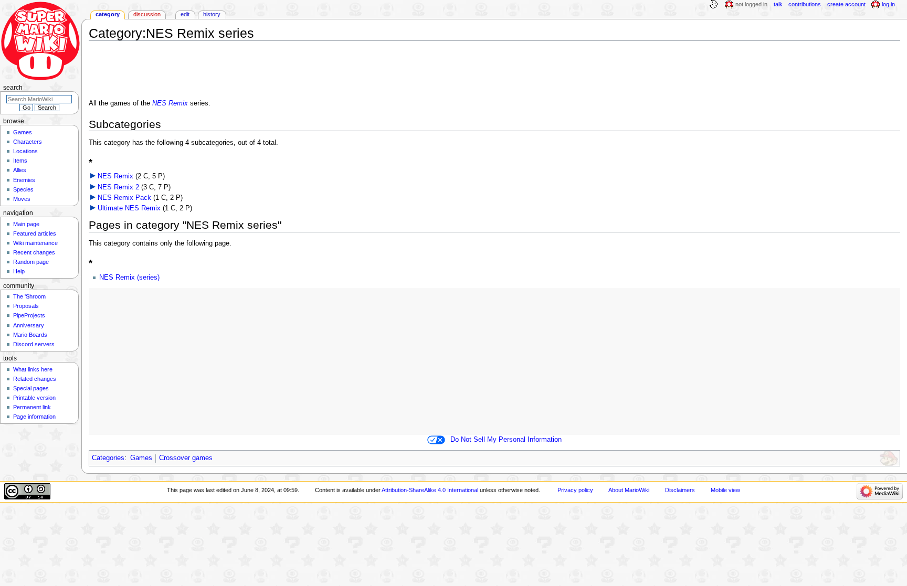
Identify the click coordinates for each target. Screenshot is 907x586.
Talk (778, 4)
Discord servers (34, 344)
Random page (31, 262)
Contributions (804, 4)
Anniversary (28, 325)
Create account (846, 4)
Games (141, 458)
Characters (27, 141)
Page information (34, 416)
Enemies (24, 180)
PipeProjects (29, 315)
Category (108, 14)
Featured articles (34, 233)
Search (13, 87)
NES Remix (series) (129, 277)
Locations (25, 151)
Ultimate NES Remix (129, 208)
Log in (888, 4)
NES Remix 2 (118, 187)
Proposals (26, 306)
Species (23, 189)
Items (20, 160)
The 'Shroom (29, 296)
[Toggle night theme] (713, 4)
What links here (32, 369)
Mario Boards (30, 335)
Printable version (34, 398)
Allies (19, 170)
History (211, 14)
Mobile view (725, 490)
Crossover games (186, 458)
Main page (26, 224)
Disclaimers (680, 490)
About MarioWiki (628, 490)
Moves (21, 199)
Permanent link (32, 407)
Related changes (34, 379)
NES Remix (170, 103)
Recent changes (34, 252)
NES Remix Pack (124, 197)
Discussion (147, 14)
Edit (185, 14)
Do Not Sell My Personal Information (506, 439)
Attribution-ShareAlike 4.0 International (430, 490)
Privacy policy (575, 490)
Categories (108, 458)
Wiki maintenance (35, 243)
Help (19, 271)
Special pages (31, 388)
